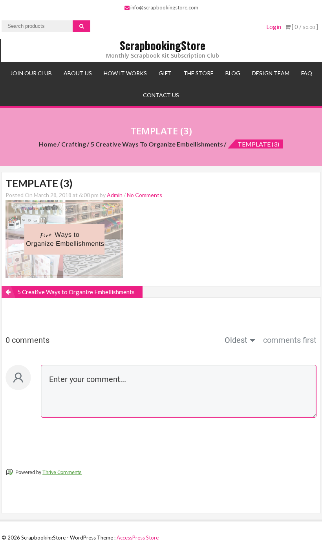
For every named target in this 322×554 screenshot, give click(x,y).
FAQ (306, 73)
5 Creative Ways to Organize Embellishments (157, 144)
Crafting (73, 144)
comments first (290, 340)
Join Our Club (31, 73)
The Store (198, 73)
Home (48, 144)
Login (273, 26)
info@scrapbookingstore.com (164, 7)
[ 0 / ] (304, 26)
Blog (232, 73)
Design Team (270, 73)
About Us (78, 73)
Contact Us (161, 95)
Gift (165, 73)
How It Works (125, 73)
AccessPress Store (138, 537)
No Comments (144, 195)
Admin (115, 195)
